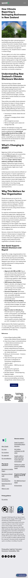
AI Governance (18, 485)
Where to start (5, 488)
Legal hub (12, 549)
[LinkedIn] (3, 556)
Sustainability (12, 551)
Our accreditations (6, 458)
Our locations (5, 452)
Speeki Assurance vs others (7, 484)
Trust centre (19, 549)
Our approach (5, 455)
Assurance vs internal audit (7, 475)
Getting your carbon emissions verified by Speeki (19, 466)
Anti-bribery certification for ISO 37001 (19, 451)
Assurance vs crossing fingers (7, 470)
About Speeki (5, 446)
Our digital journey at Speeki (19, 481)
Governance (5, 551)
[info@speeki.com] (14, 556)
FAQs (18, 551)
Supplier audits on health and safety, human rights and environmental (19, 458)
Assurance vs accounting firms (6, 479)
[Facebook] (11, 556)
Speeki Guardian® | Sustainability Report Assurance (19, 444)
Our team (4, 449)
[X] (6, 556)
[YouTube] (8, 556)
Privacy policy (5, 549)
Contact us (14, 385)
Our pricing (4, 499)
